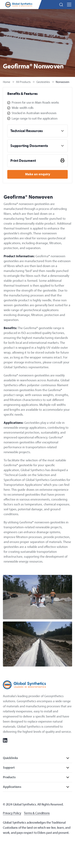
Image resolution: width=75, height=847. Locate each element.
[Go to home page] (19, 4)
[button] (61, 4)
